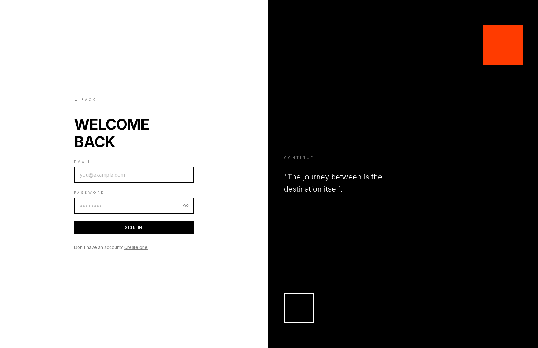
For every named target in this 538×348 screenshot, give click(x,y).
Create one (136, 247)
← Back (85, 100)
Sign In (134, 227)
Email (83, 162)
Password (89, 192)
